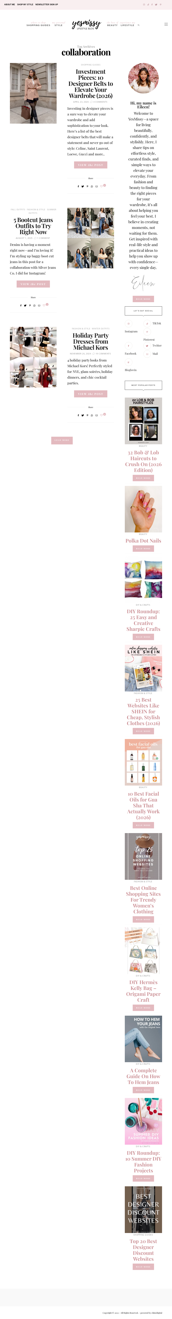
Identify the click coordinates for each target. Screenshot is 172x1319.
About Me (9, 4)
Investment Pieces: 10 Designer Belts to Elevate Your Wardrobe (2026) (90, 83)
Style (58, 24)
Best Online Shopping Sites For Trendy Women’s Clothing (143, 899)
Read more (143, 478)
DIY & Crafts (143, 604)
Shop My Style (25, 4)
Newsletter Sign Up (46, 4)
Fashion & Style (36, 209)
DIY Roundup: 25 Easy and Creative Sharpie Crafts (143, 620)
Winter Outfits (101, 328)
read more (143, 299)
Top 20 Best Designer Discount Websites (143, 1250)
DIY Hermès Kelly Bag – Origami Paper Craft (143, 991)
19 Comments (103, 353)
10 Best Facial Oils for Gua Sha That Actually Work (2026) (143, 805)
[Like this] (102, 186)
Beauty (112, 24)
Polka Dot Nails (143, 540)
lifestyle (127, 24)
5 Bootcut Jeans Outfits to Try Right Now (33, 225)
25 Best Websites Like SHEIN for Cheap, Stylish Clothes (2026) (143, 711)
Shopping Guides (38, 24)
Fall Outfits (18, 209)
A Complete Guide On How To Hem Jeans (143, 1076)
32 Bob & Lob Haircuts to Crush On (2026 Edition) (143, 461)
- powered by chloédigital (150, 1312)
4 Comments (100, 101)
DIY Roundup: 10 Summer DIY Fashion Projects (143, 1161)
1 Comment (43, 238)
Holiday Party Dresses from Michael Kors (91, 341)
